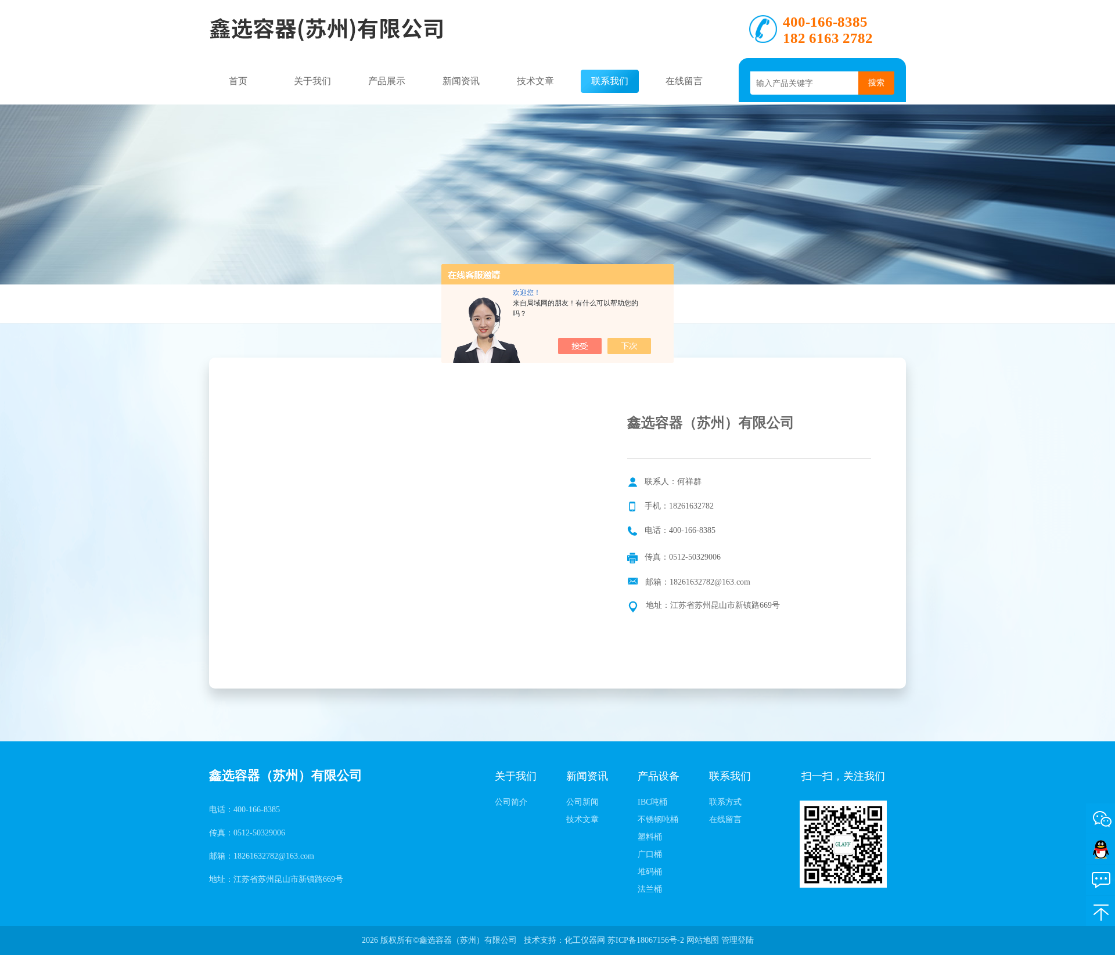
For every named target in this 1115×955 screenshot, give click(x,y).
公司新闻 (582, 802)
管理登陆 (737, 940)
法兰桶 (650, 889)
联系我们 (609, 81)
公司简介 (511, 802)
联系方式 (725, 802)
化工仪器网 (584, 940)
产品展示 (386, 81)
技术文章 (535, 81)
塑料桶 (650, 837)
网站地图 (702, 940)
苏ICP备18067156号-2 (645, 940)
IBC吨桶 (652, 802)
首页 (238, 81)
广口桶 (650, 854)
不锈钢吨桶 (658, 819)
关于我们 (312, 81)
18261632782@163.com (710, 582)
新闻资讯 (461, 81)
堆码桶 (650, 871)
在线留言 (684, 81)
